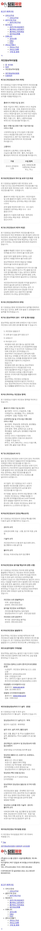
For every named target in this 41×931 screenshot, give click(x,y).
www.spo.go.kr (18, 687)
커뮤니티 (8, 36)
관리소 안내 (14, 47)
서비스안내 (9, 15)
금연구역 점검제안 (17, 27)
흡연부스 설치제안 (17, 29)
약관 (7, 67)
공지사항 (13, 38)
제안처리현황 (15, 34)
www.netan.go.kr (19, 696)
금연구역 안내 (10, 20)
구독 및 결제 (14, 52)
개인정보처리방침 (12, 69)
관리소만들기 (10, 45)
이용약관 (8, 76)
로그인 (3, 11)
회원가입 (10, 11)
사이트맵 (26, 846)
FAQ (11, 43)
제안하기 (8, 25)
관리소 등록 (14, 49)
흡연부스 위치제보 (17, 32)
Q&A (12, 41)
